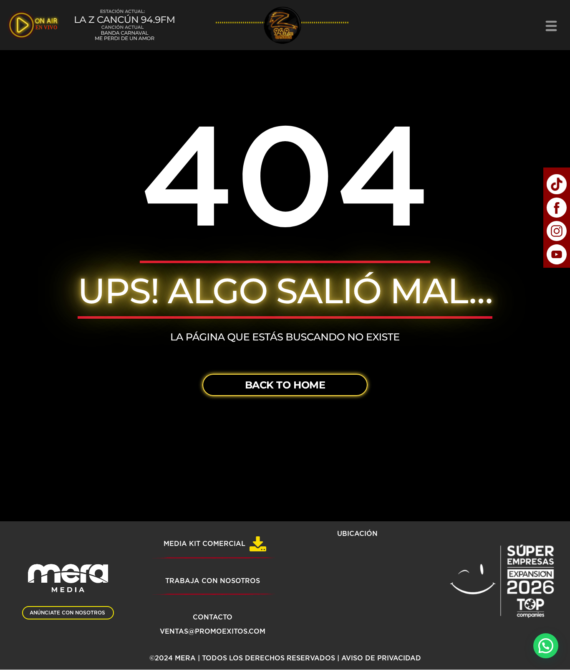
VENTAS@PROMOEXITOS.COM (212, 631)
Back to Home (285, 385)
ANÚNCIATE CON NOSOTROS (67, 612)
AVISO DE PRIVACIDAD (381, 658)
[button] (545, 645)
